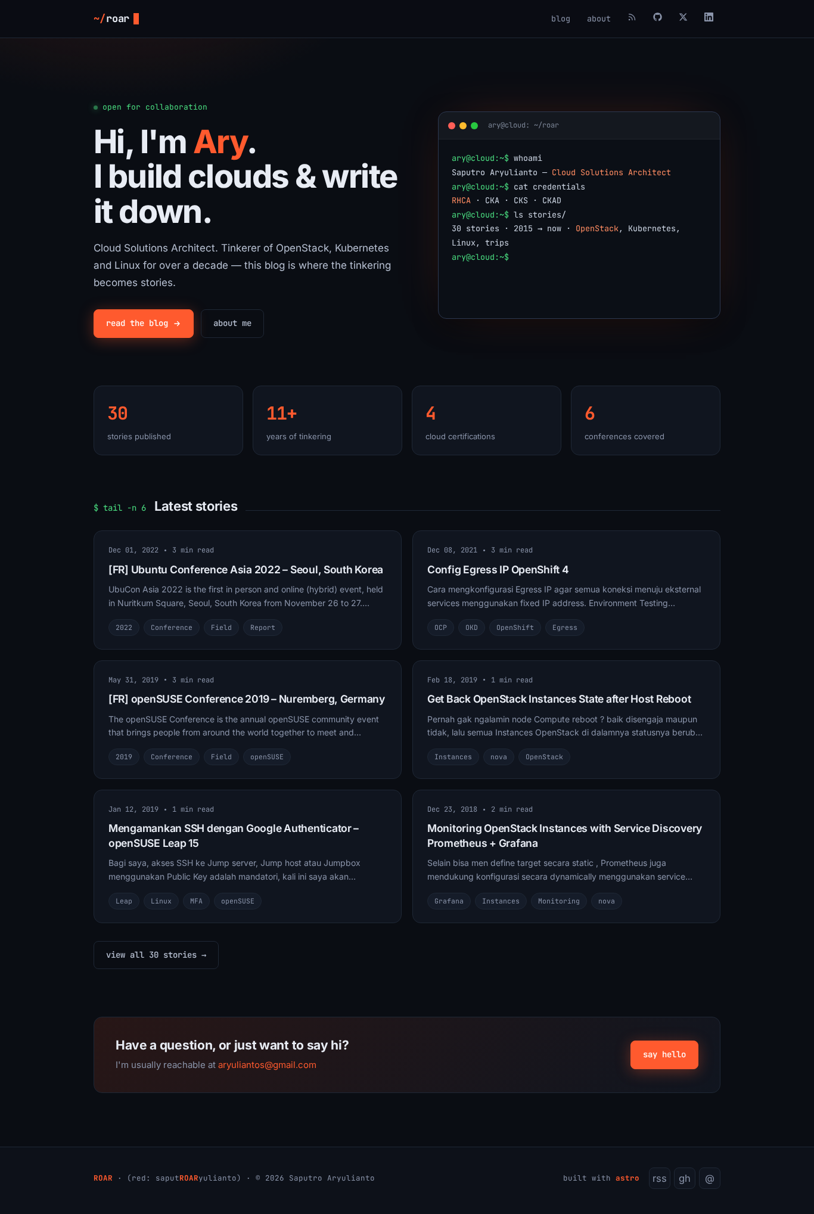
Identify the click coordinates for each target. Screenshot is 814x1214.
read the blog (137, 323)
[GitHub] (657, 19)
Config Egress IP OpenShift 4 (498, 569)
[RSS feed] (632, 19)
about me (232, 323)
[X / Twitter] (683, 19)
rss (660, 1178)
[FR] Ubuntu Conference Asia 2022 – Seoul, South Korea (245, 569)
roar (111, 18)
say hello (664, 1054)
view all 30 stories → (156, 954)
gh (685, 1178)
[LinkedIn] (708, 19)
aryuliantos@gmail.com (267, 1064)
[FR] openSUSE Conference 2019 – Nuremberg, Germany (246, 699)
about (599, 18)
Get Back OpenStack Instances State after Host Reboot (559, 699)
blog (560, 18)
